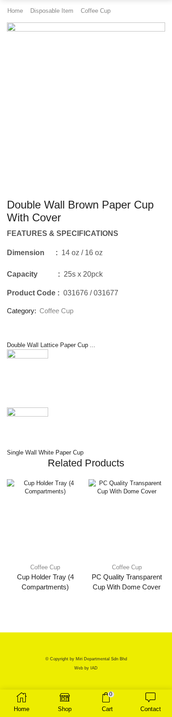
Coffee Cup (96, 10)
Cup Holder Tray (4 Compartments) (45, 582)
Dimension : (32, 253)
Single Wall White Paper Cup (45, 452)
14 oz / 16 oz (80, 253)
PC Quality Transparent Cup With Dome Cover (127, 582)
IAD (94, 668)
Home (15, 10)
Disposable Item (51, 10)
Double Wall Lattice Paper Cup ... (51, 345)
